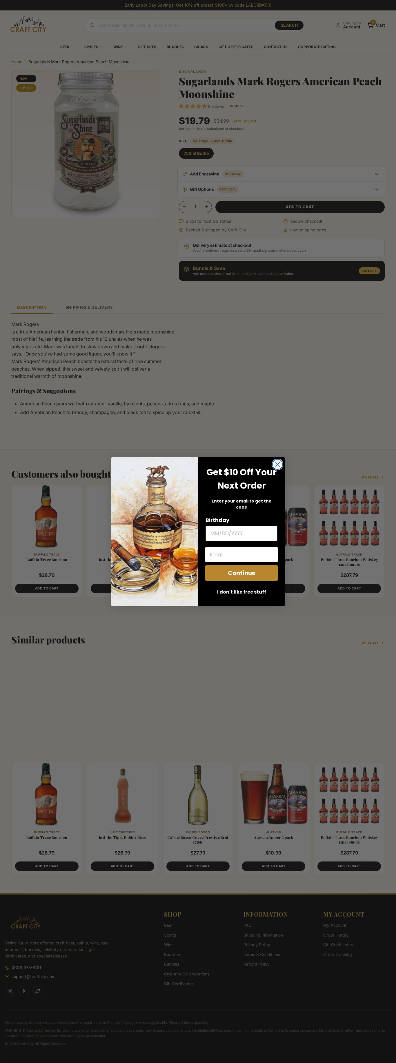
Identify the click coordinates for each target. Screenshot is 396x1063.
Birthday (217, 520)
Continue (241, 573)
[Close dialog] (278, 464)
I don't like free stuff (241, 592)
